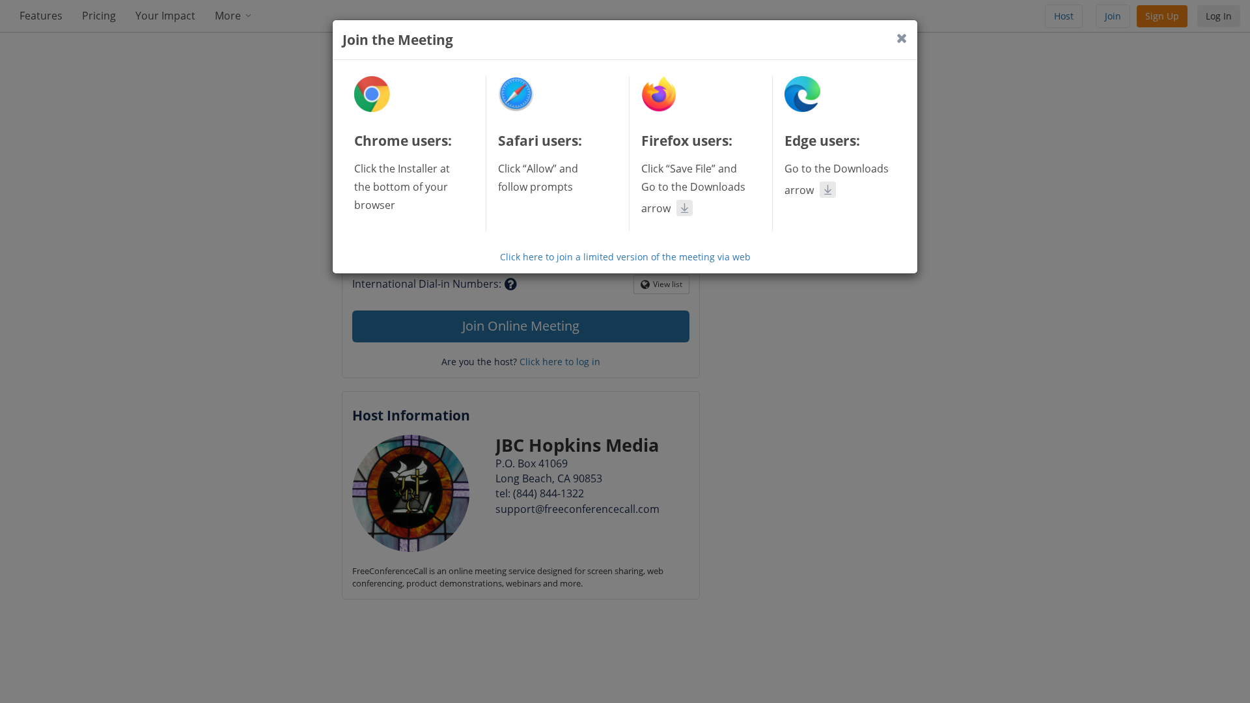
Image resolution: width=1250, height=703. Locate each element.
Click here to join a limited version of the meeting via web (625, 257)
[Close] (902, 38)
